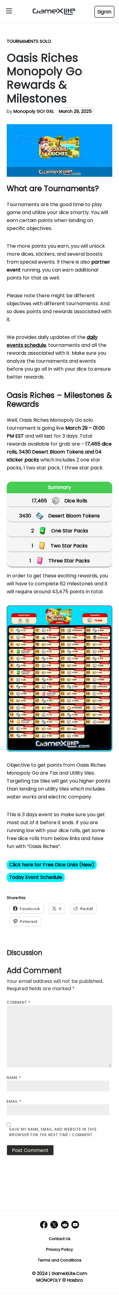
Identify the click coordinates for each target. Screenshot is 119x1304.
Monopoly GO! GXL (33, 111)
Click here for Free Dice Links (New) (51, 864)
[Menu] (7, 11)
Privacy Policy (59, 1249)
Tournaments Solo (29, 41)
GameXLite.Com (69, 1273)
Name (14, 1077)
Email (14, 1101)
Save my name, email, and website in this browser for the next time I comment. (53, 1132)
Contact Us (59, 1238)
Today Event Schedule (35, 877)
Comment (19, 1002)
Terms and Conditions (59, 1260)
